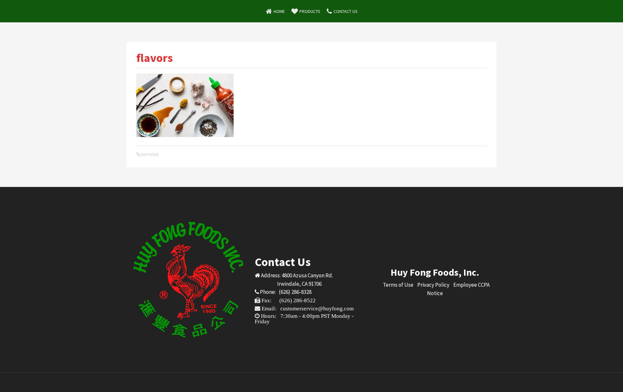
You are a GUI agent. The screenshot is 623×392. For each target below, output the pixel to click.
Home (279, 11)
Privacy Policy (433, 284)
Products (309, 11)
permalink (149, 154)
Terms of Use (398, 284)
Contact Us (346, 11)
